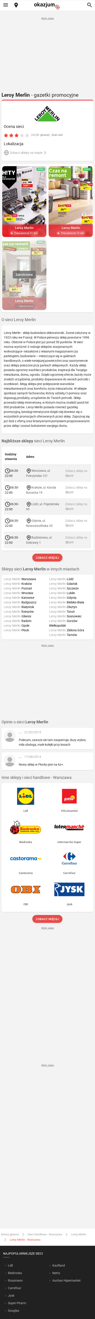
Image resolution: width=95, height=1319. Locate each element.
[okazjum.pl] (47, 6)
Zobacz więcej (47, 557)
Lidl (10, 1265)
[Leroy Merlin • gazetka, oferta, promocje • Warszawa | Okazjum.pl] (48, 114)
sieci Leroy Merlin (33, 441)
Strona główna (10, 1234)
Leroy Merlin (78, 1234)
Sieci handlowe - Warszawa (45, 1234)
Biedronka (15, 1273)
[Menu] (5, 5)
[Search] (89, 5)
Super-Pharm (17, 1303)
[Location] (16, 5)
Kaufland (58, 1265)
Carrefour (14, 1288)
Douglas (13, 1310)
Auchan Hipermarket (66, 1280)
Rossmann (15, 1280)
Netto (56, 1273)
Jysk (11, 1295)
